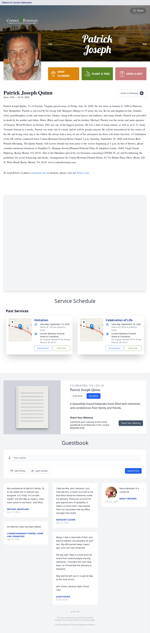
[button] (20, 327)
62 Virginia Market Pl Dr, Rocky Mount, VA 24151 (55, 341)
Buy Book (93, 395)
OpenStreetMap (78, 624)
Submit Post (133, 470)
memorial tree (38, 172)
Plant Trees (61, 348)
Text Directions (43, 348)
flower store (83, 172)
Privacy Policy (66, 620)
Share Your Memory (130, 423)
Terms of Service (83, 620)
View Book (77, 395)
